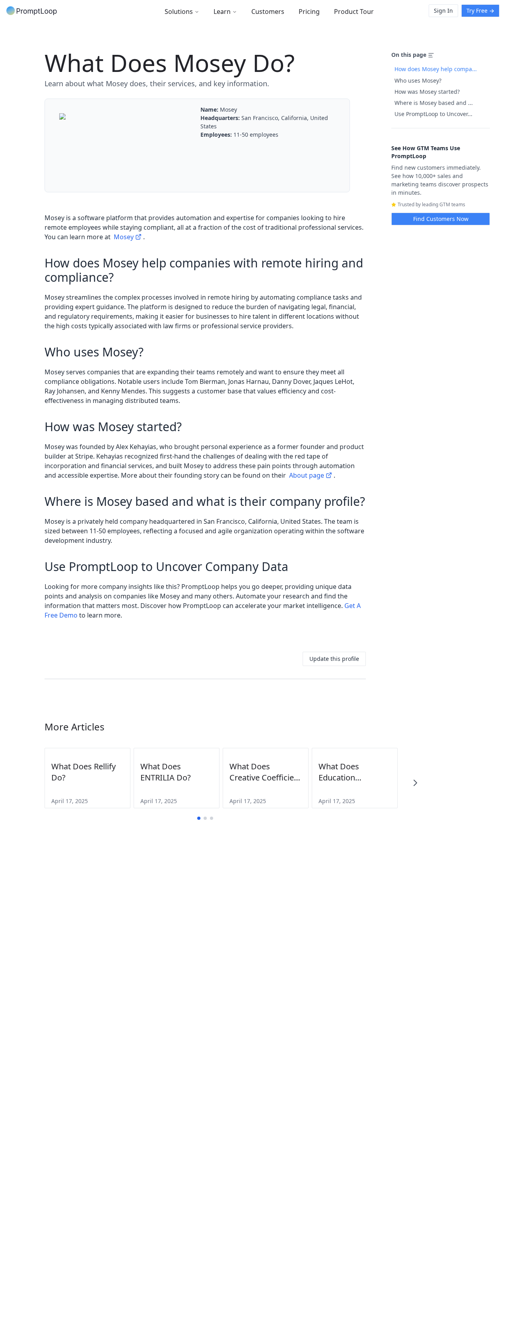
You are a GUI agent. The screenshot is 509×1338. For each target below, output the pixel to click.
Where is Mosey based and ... (433, 102)
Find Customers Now (440, 219)
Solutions (179, 11)
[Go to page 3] (211, 818)
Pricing (309, 11)
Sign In (443, 10)
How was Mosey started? (427, 91)
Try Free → (480, 10)
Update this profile (334, 658)
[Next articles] (415, 783)
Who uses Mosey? (417, 80)
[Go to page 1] (198, 818)
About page (306, 475)
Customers (267, 11)
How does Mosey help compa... (435, 69)
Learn (222, 11)
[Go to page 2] (205, 818)
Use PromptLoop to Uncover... (433, 114)
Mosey (124, 236)
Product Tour (354, 11)
